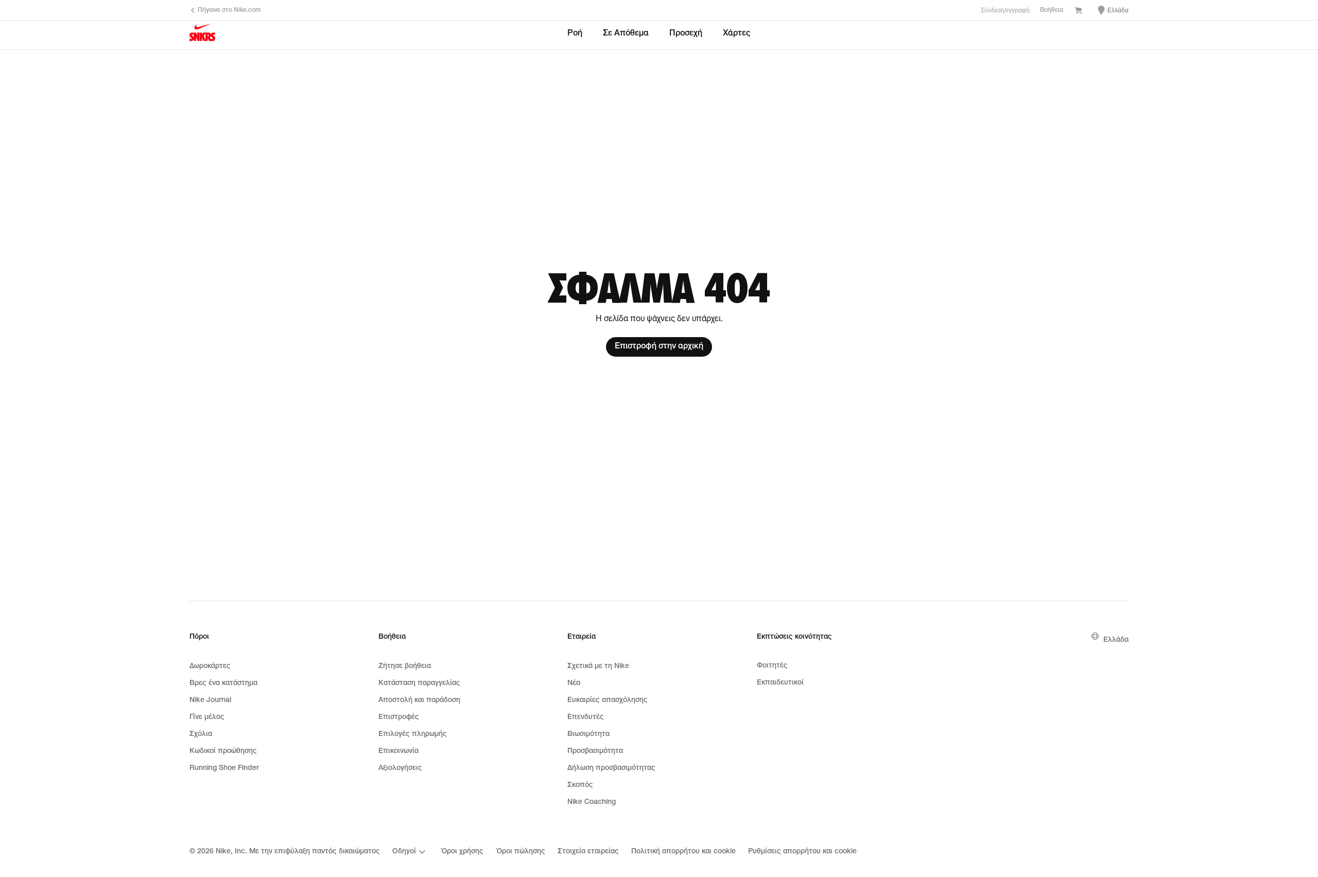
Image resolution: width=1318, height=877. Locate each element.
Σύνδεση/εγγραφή (1005, 10)
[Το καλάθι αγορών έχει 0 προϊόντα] (1078, 11)
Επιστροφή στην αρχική (659, 347)
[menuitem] (410, 852)
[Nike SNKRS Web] (202, 35)
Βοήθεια (1051, 10)
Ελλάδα (1116, 640)
